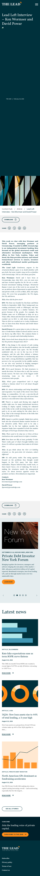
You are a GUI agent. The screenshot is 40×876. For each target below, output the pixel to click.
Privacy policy (7, 862)
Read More (6, 673)
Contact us (6, 870)
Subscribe (5, 858)
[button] (3, 595)
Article (19, 209)
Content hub (7, 209)
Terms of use (6, 866)
